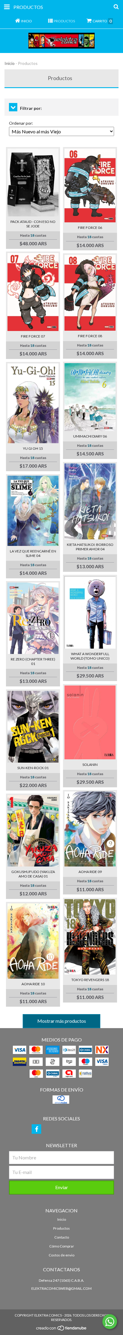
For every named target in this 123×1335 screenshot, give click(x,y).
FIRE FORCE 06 (90, 227)
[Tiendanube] (62, 1329)
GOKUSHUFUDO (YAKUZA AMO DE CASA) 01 (33, 873)
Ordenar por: (21, 123)
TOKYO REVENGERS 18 (90, 980)
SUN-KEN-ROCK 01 (33, 768)
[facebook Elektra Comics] (36, 1129)
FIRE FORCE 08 (90, 336)
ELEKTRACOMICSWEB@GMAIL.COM (61, 1288)
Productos (61, 1228)
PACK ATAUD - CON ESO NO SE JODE (33, 223)
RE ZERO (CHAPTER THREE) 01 (33, 661)
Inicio (9, 63)
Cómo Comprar (61, 1246)
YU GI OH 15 (33, 448)
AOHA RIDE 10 (33, 984)
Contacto (61, 1237)
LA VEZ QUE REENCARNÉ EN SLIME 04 (33, 553)
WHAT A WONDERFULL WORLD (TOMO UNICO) (90, 656)
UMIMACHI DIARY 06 (90, 436)
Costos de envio (61, 1255)
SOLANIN (90, 764)
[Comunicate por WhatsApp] (109, 1321)
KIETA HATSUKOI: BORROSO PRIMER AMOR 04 (90, 546)
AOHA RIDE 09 (90, 871)
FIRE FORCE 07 (33, 336)
